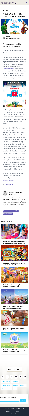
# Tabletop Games (6, 388)
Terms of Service (19, 414)
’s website (8, 68)
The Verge (9, 184)
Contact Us (17, 411)
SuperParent (8, 408)
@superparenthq (8, 180)
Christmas (5, 210)
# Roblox (15, 385)
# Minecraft (23, 385)
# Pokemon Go (6, 381)
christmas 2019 (14, 210)
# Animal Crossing (6, 385)
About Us (8, 411)
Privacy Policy (9, 414)
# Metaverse (15, 381)
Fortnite (7, 10)
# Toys (15, 388)
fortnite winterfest (7, 213)
